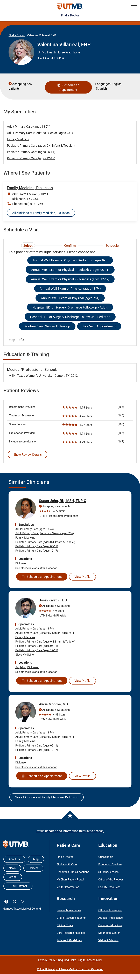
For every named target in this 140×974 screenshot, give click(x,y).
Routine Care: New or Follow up (47, 326)
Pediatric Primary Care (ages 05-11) (31, 152)
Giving (13, 877)
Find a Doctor (70, 15)
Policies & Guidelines (69, 940)
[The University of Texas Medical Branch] (70, 6)
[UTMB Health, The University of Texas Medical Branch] (16, 845)
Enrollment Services (110, 864)
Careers (33, 868)
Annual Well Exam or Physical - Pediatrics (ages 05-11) (70, 270)
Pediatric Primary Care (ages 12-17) (31, 158)
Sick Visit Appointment (99, 326)
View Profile (82, 576)
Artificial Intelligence (110, 917)
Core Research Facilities (71, 932)
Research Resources (69, 910)
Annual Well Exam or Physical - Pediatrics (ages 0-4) (70, 260)
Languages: (103, 84)
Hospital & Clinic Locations (73, 872)
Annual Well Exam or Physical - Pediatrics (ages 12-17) (70, 279)
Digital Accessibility (90, 960)
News (12, 868)
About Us (14, 859)
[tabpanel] (70, 296)
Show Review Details (27, 454)
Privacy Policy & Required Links (57, 960)
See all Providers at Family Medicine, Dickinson (46, 797)
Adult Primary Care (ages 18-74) (28, 126)
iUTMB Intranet (18, 886)
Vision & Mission (108, 940)
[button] (134, 5)
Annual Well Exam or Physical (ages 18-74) (70, 288)
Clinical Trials (65, 925)
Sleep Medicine (24, 654)
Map (36, 859)
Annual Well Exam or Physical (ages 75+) (70, 298)
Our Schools (105, 857)
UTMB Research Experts (71, 917)
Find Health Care (67, 864)
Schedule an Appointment (69, 87)
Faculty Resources (109, 887)
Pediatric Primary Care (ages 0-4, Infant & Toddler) (41, 145)
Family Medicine (18, 139)
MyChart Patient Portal (70, 879)
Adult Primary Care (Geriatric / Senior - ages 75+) (40, 133)
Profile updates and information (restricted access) (70, 831)
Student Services (108, 872)
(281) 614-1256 (32, 204)
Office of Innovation (110, 910)
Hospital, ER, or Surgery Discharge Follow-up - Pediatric (70, 317)
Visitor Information (68, 887)
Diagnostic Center (109, 932)
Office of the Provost (110, 879)
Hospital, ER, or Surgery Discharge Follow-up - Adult (70, 307)
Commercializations (110, 925)
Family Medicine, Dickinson (30, 188)
